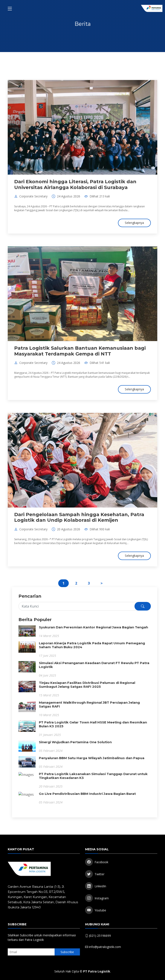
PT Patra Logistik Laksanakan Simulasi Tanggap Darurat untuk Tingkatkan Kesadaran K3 (93, 776)
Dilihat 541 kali (100, 362)
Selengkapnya (134, 223)
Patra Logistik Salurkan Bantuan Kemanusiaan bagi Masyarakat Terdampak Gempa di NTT (80, 351)
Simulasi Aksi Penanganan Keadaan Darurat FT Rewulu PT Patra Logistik (94, 665)
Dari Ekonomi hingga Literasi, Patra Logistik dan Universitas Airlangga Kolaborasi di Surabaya (75, 184)
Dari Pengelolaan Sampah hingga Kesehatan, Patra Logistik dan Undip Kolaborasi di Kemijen (79, 517)
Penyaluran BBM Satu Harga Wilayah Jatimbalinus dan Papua (91, 758)
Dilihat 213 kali (100, 196)
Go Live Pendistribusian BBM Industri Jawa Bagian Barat (87, 794)
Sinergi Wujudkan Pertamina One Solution (75, 742)
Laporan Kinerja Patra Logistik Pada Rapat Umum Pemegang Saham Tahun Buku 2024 (92, 645)
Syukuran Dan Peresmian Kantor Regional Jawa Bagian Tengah (93, 627)
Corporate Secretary (33, 196)
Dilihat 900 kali (100, 529)
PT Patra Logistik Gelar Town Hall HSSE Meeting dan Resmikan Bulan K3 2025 (93, 724)
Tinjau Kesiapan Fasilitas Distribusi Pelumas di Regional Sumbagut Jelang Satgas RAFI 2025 (87, 685)
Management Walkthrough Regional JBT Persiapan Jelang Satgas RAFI (89, 704)
